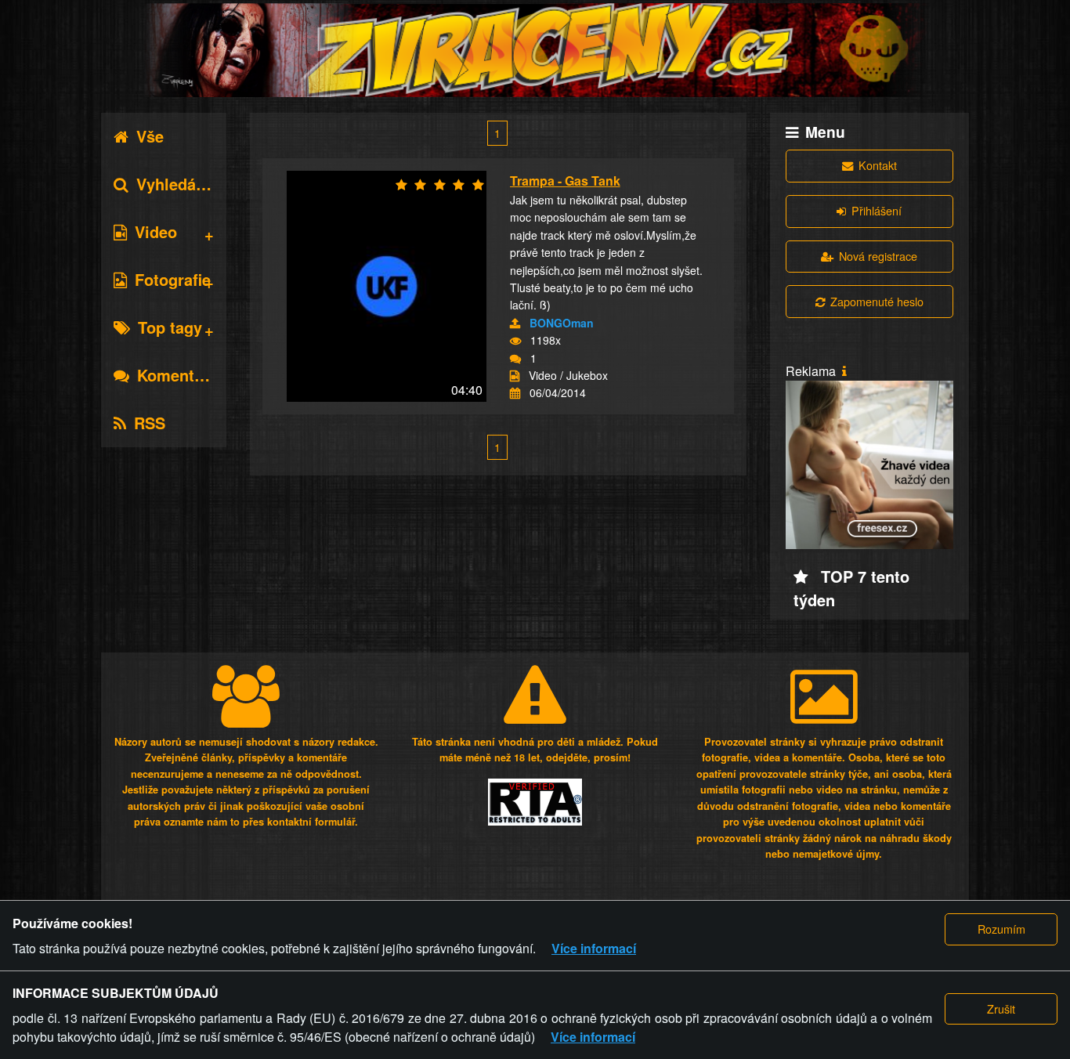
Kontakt (878, 165)
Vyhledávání (181, 183)
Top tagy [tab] (170, 327)
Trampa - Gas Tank (565, 181)
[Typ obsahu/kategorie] (514, 375)
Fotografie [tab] (173, 279)
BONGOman (562, 323)
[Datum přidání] (515, 393)
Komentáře (177, 374)
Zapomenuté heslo (877, 301)
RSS (149, 422)
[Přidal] (515, 323)
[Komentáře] (515, 358)
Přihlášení (876, 210)
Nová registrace (878, 256)
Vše (150, 136)
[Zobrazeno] (515, 340)
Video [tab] (156, 231)
